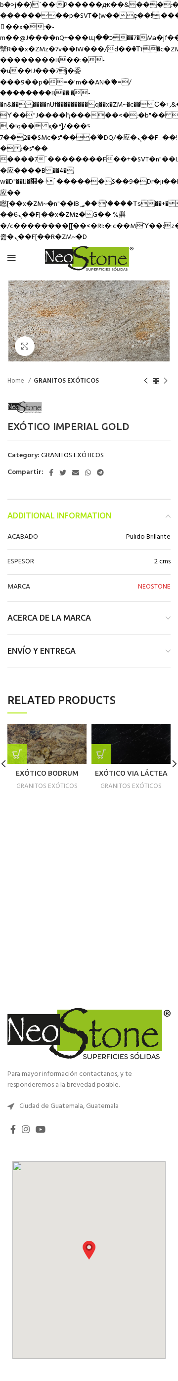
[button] (89, 1250)
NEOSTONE (154, 586)
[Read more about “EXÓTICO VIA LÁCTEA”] (101, 754)
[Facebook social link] (51, 472)
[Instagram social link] (26, 1129)
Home (16, 381)
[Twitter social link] (62, 472)
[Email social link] (75, 472)
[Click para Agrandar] (25, 346)
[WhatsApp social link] (88, 472)
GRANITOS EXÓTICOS (66, 381)
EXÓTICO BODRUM (47, 773)
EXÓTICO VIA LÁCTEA (131, 773)
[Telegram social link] (100, 472)
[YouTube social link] (40, 1129)
